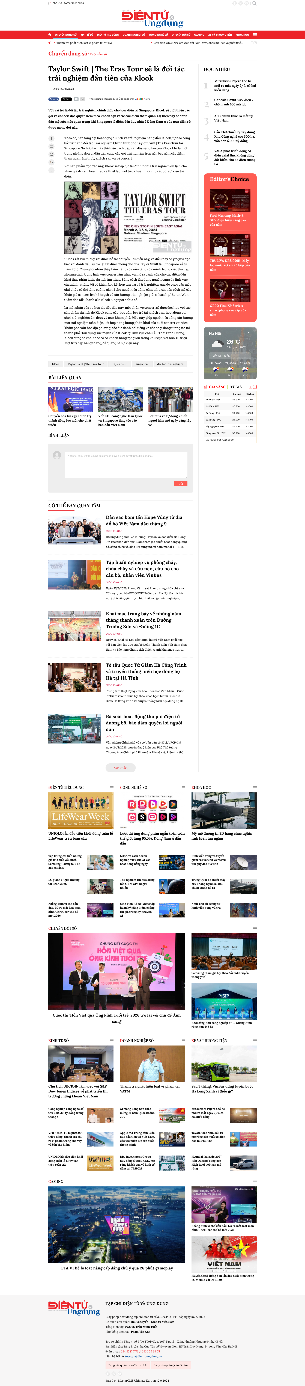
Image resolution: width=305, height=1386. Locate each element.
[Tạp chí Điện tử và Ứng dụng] (152, 18)
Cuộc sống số (98, 54)
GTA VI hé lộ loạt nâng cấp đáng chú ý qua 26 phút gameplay (117, 1268)
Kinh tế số (86, 34)
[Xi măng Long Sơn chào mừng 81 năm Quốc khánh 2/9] (172, 1115)
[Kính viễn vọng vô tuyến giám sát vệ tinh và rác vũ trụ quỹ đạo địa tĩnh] (243, 862)
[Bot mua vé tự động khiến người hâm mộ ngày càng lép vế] (170, 399)
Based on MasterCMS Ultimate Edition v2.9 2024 (137, 1380)
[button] (255, 387)
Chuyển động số (66, 34)
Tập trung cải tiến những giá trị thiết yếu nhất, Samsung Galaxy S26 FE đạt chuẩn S (65, 861)
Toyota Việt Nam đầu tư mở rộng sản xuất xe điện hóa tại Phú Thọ (208, 1136)
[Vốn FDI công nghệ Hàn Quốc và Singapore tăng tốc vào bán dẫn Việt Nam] (120, 399)
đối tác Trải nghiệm (170, 364)
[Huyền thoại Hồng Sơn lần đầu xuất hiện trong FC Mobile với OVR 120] (224, 1254)
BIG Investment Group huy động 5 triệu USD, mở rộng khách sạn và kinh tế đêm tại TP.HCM (137, 1162)
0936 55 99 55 (151, 1351)
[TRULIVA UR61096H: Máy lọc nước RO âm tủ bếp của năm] (230, 245)
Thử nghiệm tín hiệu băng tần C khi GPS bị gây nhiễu (137, 883)
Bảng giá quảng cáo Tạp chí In (128, 1365)
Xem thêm (120, 767)
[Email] (76, 99)
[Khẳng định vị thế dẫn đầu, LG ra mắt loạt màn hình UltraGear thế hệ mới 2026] (100, 910)
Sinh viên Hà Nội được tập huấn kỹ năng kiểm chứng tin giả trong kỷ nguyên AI (137, 909)
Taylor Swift (120, 364)
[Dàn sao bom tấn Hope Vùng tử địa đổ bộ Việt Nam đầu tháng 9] (74, 529)
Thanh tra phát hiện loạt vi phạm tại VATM (84, 43)
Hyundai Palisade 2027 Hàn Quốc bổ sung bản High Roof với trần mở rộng (207, 1162)
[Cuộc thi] (116, 971)
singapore (142, 364)
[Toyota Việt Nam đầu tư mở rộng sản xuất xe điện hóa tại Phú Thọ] (243, 1139)
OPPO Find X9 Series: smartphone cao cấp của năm (228, 310)
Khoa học (242, 34)
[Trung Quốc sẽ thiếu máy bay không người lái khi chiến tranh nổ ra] (243, 886)
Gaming (199, 34)
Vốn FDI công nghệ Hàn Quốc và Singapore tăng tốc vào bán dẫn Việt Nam (120, 420)
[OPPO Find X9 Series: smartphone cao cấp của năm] (230, 290)
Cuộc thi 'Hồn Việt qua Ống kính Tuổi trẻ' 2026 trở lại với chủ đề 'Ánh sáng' (117, 1018)
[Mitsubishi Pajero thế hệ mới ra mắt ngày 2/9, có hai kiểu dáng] (243, 1115)
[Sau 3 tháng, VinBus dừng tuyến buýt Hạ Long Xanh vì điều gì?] (224, 1064)
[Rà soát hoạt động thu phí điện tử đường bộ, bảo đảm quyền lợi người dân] (74, 729)
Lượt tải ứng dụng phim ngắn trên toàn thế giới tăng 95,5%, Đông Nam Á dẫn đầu (152, 838)
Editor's (229, 179)
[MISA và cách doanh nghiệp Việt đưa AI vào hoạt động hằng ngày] (172, 862)
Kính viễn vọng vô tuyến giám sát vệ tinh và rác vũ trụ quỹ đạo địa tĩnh (209, 860)
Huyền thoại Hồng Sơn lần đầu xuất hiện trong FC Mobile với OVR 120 (223, 1277)
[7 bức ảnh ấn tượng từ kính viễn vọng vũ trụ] (243, 910)
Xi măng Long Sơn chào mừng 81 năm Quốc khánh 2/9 (137, 1112)
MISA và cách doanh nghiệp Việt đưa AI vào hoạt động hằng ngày (135, 860)
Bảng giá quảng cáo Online (171, 1365)
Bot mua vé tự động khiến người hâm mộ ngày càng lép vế (169, 420)
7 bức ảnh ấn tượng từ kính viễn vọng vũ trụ (206, 905)
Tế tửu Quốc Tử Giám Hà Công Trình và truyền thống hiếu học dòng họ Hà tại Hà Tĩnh (146, 671)
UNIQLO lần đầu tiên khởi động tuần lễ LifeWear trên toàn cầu (80, 835)
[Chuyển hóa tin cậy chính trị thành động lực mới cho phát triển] (70, 399)
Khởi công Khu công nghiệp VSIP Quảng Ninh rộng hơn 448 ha (222, 1024)
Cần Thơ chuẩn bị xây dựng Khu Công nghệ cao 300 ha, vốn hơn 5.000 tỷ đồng (234, 136)
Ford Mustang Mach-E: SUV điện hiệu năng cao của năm (228, 220)
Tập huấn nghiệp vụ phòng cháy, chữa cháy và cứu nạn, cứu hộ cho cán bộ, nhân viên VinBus (142, 568)
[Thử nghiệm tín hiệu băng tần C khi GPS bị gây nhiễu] (172, 886)
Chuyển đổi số (181, 34)
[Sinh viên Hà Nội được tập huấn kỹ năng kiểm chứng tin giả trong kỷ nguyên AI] (172, 910)
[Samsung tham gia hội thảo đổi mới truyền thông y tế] (224, 951)
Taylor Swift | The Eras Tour (86, 364)
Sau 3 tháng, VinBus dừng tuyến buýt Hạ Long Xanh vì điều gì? (222, 1088)
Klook (55, 364)
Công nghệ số (158, 34)
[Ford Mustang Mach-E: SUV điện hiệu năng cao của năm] (230, 200)
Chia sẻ (54, 99)
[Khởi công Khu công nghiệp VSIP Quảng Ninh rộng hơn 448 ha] (224, 1001)
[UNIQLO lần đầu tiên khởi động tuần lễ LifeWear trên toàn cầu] (80, 810)
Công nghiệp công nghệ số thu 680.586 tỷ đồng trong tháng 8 (65, 1112)
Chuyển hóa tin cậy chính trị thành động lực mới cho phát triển (69, 420)
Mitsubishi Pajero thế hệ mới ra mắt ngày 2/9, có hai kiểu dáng (235, 85)
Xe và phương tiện (220, 34)
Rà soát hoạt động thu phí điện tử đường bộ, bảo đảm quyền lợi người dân (144, 722)
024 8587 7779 (129, 1351)
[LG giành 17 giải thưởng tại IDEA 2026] (100, 886)
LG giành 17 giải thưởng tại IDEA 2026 (64, 881)
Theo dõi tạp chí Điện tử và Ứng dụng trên (111, 98)
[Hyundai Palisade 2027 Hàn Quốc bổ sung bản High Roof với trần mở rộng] (243, 1163)
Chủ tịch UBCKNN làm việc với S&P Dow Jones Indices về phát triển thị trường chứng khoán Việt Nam (78, 1091)
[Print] (82, 99)
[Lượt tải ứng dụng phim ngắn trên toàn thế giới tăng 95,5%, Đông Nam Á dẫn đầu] (152, 810)
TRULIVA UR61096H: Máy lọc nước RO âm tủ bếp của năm (230, 265)
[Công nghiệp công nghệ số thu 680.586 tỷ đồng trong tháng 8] (100, 1115)
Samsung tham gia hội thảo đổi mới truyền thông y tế (220, 975)
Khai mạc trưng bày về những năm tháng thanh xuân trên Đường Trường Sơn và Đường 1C (143, 620)
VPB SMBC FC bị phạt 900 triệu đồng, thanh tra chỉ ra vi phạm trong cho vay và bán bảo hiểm (65, 1138)
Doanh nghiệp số (134, 34)
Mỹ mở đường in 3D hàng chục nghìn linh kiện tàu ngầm (222, 835)
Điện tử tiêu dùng (108, 34)
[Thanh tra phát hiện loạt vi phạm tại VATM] (152, 1064)
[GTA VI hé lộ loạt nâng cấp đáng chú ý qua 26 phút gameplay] (116, 1224)
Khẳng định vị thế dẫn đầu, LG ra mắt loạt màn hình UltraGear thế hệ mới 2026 (64, 909)
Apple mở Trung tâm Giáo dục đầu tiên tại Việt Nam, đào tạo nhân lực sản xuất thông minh (137, 1138)
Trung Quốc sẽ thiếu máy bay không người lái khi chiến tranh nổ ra (208, 883)
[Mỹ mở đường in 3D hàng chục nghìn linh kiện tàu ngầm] (224, 810)
